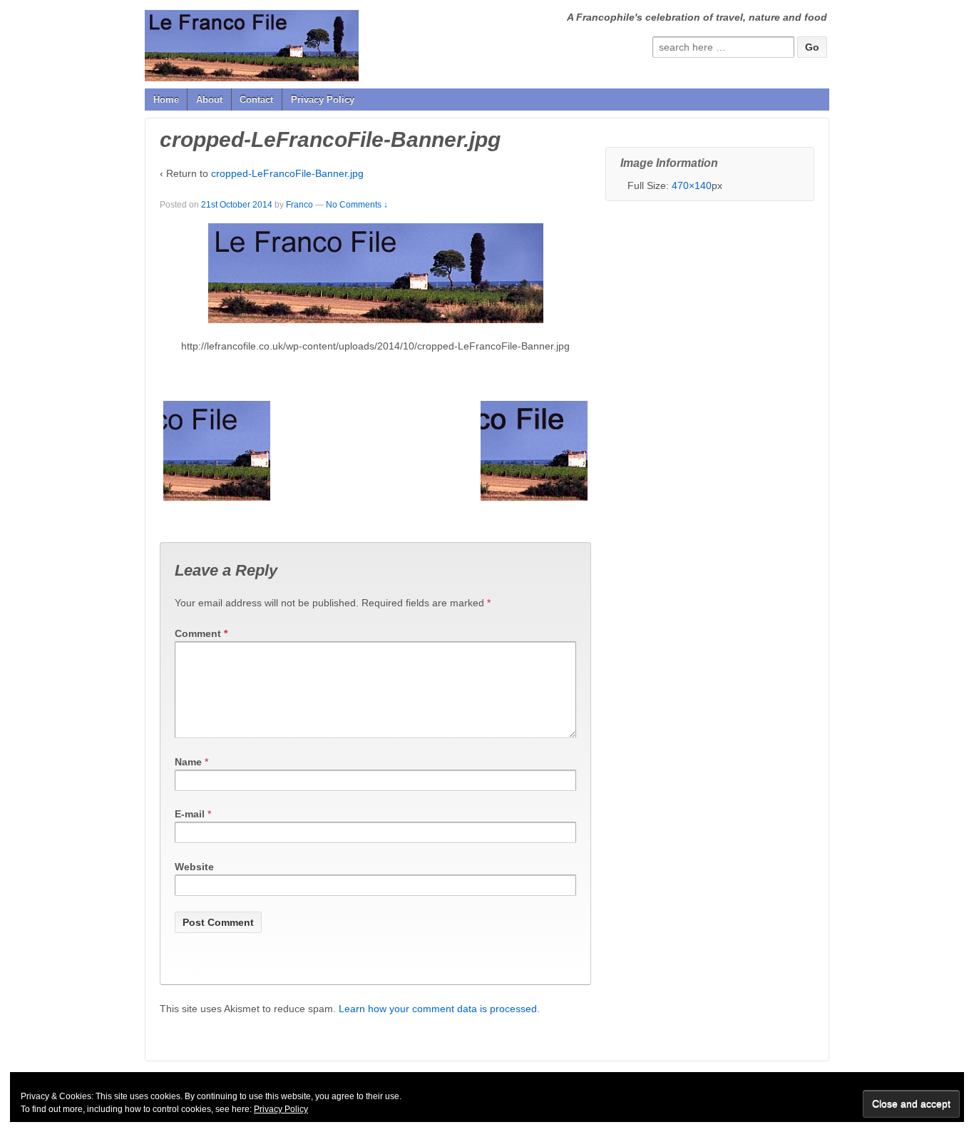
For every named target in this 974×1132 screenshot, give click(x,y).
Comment (201, 633)
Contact (256, 99)
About (209, 99)
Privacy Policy (322, 99)
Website (194, 866)
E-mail (190, 814)
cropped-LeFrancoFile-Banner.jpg (287, 173)
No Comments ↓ (357, 205)
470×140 (692, 185)
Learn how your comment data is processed (438, 1008)
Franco (299, 205)
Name (188, 762)
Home (166, 99)
